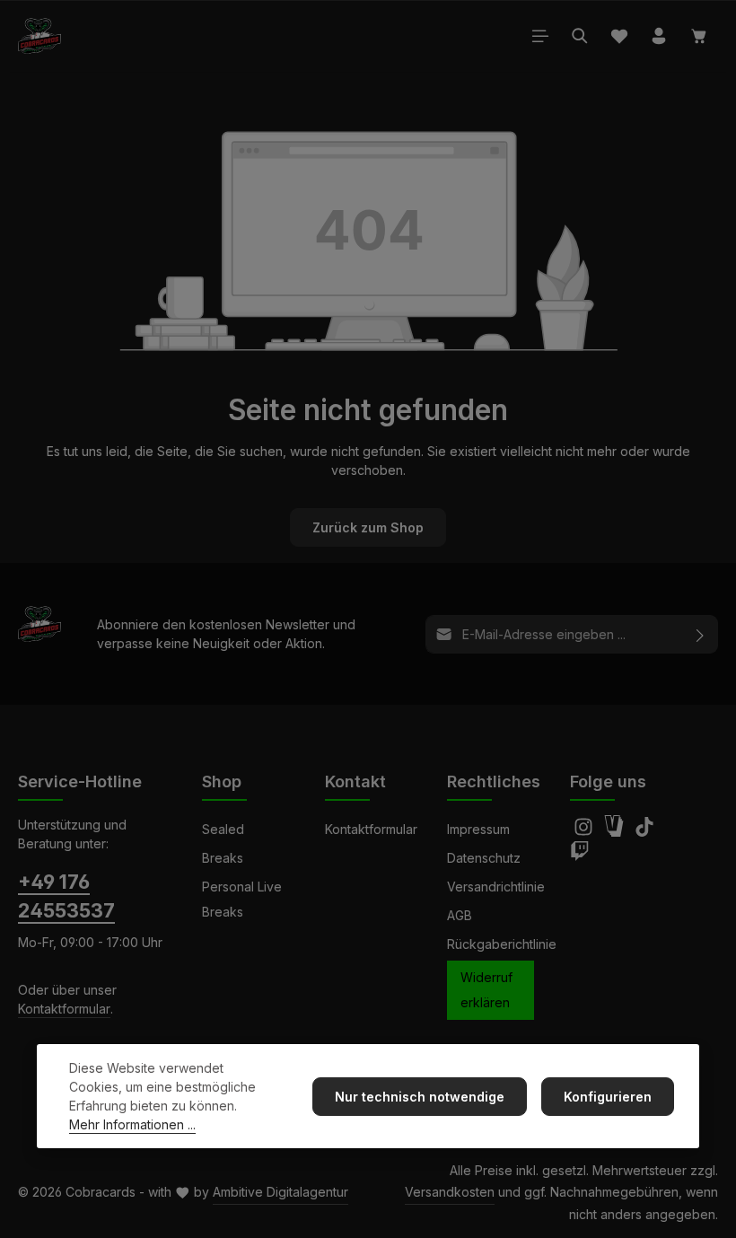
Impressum (478, 829)
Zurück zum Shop (368, 527)
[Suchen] (580, 36)
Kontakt (355, 781)
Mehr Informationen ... (132, 1124)
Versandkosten (450, 1191)
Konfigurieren (608, 1096)
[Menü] (540, 36)
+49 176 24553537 (66, 896)
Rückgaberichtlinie (501, 944)
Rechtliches (493, 781)
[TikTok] (644, 831)
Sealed (223, 829)
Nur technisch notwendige (419, 1096)
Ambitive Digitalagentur (280, 1191)
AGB (459, 915)
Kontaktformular (64, 1008)
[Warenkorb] (699, 36)
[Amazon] (615, 831)
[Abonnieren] (700, 634)
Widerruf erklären (486, 990)
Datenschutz (484, 857)
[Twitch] (580, 856)
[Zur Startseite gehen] (39, 36)
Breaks (222, 857)
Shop (221, 781)
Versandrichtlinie (496, 886)
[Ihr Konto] (659, 36)
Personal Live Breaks (242, 899)
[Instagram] (585, 831)
